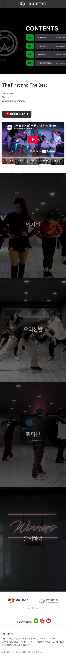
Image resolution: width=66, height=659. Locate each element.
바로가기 (23, 114)
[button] (4, 4)
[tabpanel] (17, 601)
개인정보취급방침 (24, 621)
